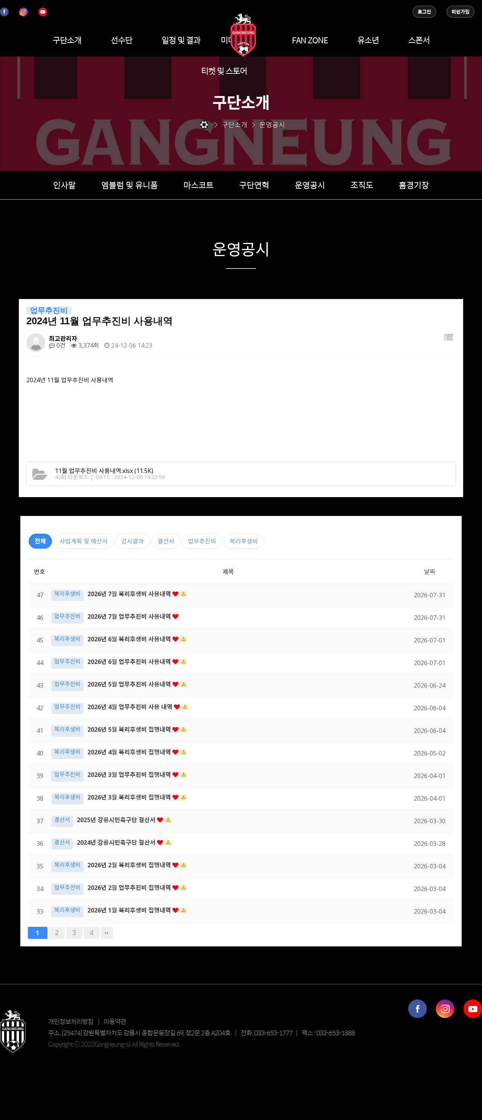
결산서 (165, 541)
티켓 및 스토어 (224, 70)
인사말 (64, 185)
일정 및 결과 (181, 40)
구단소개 (67, 40)
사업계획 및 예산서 (83, 541)
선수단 (121, 40)
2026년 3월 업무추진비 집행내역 (129, 775)
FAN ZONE (310, 40)
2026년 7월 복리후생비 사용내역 (129, 594)
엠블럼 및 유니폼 (129, 185)
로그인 (424, 11)
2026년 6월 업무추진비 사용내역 (129, 662)
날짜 (429, 572)
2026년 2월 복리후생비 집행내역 (129, 865)
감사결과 (132, 541)
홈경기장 (414, 185)
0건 (60, 345)
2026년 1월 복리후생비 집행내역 (129, 910)
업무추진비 (202, 541)
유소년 (368, 40)
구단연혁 (254, 185)
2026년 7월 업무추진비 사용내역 (129, 616)
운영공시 (310, 185)
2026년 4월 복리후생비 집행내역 (129, 752)
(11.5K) (104, 471)
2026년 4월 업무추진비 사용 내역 (130, 707)
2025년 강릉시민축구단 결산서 (117, 820)
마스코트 (198, 185)
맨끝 (107, 933)
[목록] (448, 339)
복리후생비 (244, 541)
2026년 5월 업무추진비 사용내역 (129, 684)
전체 (40, 541)
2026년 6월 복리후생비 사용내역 (129, 639)
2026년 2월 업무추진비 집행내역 (129, 887)
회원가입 (460, 11)
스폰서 (419, 40)
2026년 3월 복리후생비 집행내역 (129, 797)
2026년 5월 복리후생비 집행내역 (129, 729)
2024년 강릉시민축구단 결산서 (117, 842)
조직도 (362, 185)
